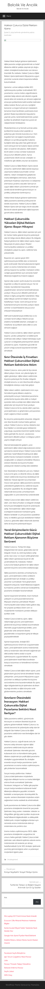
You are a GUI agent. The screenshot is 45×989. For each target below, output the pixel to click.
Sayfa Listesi (9, 971)
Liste (6, 960)
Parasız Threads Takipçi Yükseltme (17, 964)
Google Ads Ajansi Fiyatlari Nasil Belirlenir (20, 936)
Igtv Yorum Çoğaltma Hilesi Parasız (17, 957)
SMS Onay (8, 975)
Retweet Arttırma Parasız (13, 968)
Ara (5, 898)
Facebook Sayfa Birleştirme (14, 953)
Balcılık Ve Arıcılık (22, 4)
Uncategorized (12, 859)
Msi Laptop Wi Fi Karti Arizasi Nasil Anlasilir (20, 916)
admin (32, 32)
